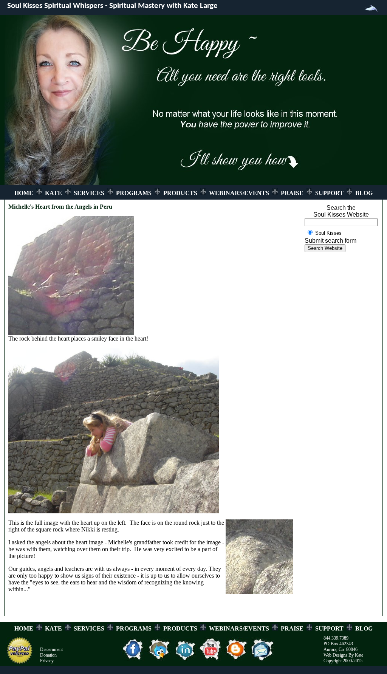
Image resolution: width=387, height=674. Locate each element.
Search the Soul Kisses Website (341, 211)
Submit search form (330, 240)
